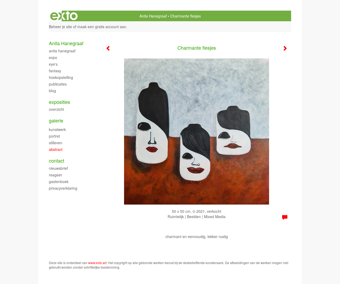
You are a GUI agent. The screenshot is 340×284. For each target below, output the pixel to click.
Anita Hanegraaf (153, 16)
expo (53, 57)
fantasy (55, 70)
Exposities (59, 102)
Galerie (56, 120)
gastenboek (59, 181)
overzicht (56, 109)
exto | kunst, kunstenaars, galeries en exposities (64, 16)
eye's (53, 64)
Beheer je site (60, 26)
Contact (56, 160)
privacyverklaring (63, 188)
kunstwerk (57, 129)
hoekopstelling (61, 77)
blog (52, 90)
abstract (55, 149)
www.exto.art (97, 262)
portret (54, 136)
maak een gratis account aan (101, 26)
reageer (55, 174)
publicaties (58, 84)
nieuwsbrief (58, 168)
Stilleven (55, 142)
